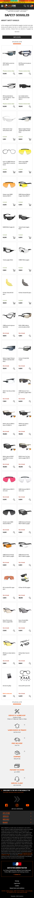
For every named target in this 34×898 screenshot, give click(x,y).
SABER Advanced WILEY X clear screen (24, 490)
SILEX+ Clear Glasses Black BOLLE (9, 391)
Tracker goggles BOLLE (8, 260)
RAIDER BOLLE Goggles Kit (8, 227)
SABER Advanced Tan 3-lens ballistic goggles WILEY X (25, 392)
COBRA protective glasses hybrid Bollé (9, 326)
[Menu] (2, 6)
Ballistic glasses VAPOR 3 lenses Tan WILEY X (8, 424)
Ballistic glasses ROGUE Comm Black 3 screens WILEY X (8, 458)
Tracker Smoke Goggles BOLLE (24, 228)
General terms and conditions (17, 888)
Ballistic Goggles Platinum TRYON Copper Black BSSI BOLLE (24, 130)
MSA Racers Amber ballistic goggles (9, 653)
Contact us (17, 874)
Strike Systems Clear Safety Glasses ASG (7, 129)
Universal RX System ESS (24, 685)
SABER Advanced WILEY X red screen (8, 490)
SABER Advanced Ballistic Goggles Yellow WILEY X (24, 195)
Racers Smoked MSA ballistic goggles (23, 621)
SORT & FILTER (17, 37)
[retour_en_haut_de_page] (32, 537)
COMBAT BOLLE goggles (24, 260)
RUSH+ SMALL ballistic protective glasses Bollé (24, 326)
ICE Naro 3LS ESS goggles (24, 587)
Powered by (13, 896)
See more (17, 31)
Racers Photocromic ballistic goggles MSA (8, 621)
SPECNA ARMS (28, 2)
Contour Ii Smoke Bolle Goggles (24, 359)
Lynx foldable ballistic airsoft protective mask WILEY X (24, 97)
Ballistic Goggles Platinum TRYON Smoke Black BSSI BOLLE (9, 360)
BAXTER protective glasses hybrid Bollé (25, 64)
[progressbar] (17, 43)
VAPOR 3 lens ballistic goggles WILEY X (23, 424)
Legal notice (17, 883)
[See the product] (14, 73)
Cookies (17, 886)
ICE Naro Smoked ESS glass (25, 292)
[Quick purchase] (14, 139)
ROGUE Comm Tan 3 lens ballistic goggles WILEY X (24, 457)
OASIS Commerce (19, 896)
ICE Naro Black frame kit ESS (24, 653)
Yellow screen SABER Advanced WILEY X (23, 162)
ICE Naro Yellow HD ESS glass (8, 293)
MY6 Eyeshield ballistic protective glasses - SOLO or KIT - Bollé (8, 97)
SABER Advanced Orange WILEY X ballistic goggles (8, 555)
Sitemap (17, 881)
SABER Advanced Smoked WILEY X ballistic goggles (24, 522)
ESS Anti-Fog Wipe (7, 685)
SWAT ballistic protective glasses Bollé (8, 64)
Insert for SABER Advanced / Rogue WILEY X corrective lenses (9, 163)
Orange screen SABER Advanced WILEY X (8, 195)
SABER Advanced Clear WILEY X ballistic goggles (24, 555)
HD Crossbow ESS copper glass (8, 588)
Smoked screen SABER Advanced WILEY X (8, 522)
